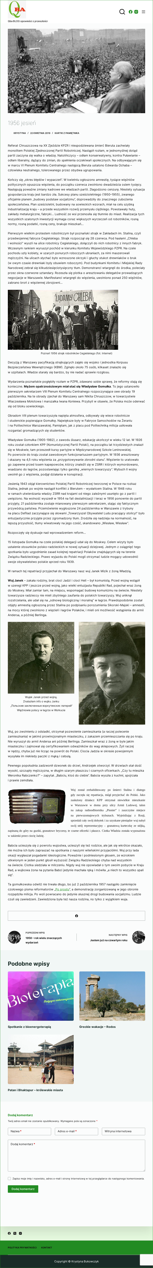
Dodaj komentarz (23, 1144)
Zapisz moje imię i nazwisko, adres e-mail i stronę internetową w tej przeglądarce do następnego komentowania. (78, 1178)
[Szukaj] (122, 12)
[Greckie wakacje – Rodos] (112, 996)
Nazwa (16, 1131)
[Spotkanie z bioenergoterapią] (41, 996)
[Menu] (143, 11)
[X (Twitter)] (14, 1233)
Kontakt (46, 1247)
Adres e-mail (67, 1131)
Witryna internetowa (118, 1131)
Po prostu (62, 889)
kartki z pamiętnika (67, 133)
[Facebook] (130, 12)
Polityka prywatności (22, 1247)
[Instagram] (136, 12)
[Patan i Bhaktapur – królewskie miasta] (41, 1059)
